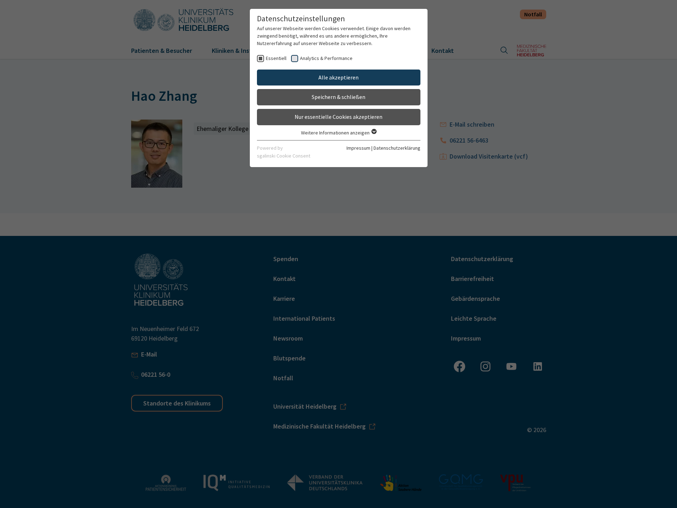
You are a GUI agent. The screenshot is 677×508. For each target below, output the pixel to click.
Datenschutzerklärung (397, 148)
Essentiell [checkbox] (276, 58)
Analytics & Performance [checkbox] (326, 58)
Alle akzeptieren (338, 77)
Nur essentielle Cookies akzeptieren (338, 116)
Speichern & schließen (338, 96)
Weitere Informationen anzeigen (336, 132)
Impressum (358, 148)
